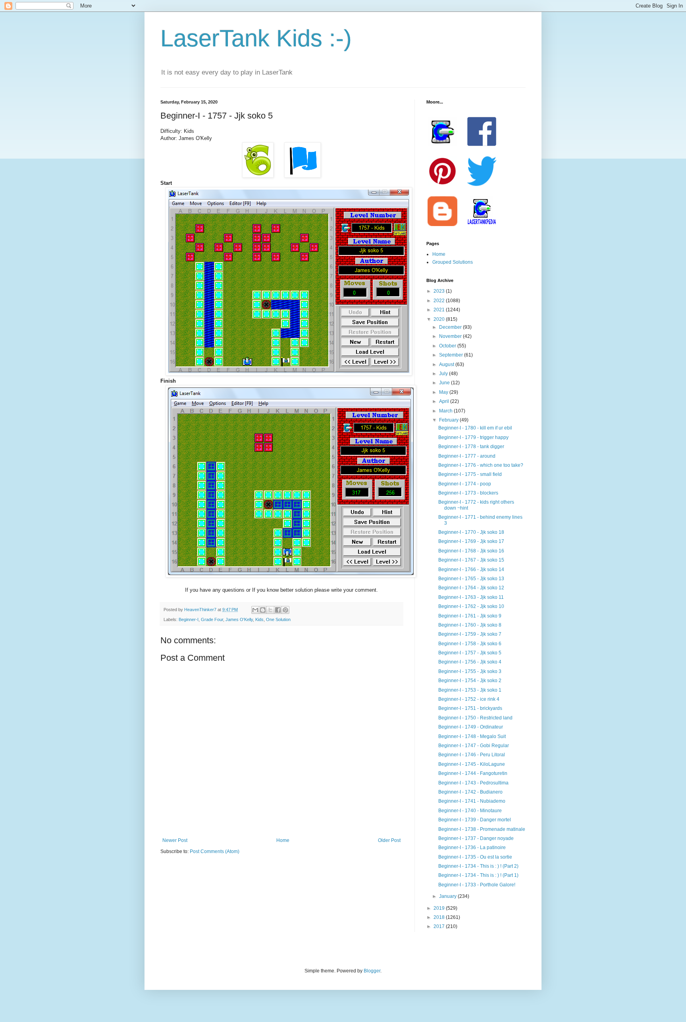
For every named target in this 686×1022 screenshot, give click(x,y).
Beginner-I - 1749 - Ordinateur (470, 727)
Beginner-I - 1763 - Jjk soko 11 (471, 597)
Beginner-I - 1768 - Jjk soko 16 (471, 551)
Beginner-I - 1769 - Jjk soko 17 (471, 541)
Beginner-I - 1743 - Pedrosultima (473, 783)
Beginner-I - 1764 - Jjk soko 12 (471, 588)
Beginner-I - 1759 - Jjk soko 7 (469, 634)
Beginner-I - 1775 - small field (470, 474)
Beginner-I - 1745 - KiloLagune (471, 764)
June (445, 382)
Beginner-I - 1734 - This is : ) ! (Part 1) (478, 875)
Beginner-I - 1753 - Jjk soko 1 (469, 690)
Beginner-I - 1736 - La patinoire (472, 847)
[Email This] (255, 610)
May (444, 392)
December (451, 327)
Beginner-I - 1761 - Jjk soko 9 (469, 616)
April (444, 401)
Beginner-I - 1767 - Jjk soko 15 (471, 560)
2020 (440, 319)
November (451, 336)
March (446, 411)
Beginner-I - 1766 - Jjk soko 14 (471, 569)
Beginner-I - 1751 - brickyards (470, 708)
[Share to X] (270, 610)
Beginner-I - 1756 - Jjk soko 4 (469, 662)
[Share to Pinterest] (285, 610)
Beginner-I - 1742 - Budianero (470, 792)
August (447, 364)
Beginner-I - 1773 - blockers (468, 493)
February (449, 420)
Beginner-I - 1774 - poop (464, 484)
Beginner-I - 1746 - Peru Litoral (471, 754)
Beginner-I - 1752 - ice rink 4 (468, 699)
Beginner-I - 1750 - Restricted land (475, 718)
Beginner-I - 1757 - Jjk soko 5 (469, 653)
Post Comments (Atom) (214, 851)
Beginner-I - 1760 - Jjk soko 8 (469, 625)
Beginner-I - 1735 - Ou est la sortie (475, 857)
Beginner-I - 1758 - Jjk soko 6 (469, 643)
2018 (440, 917)
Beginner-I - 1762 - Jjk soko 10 (471, 606)
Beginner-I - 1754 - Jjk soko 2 (469, 680)
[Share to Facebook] (278, 610)
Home (282, 840)
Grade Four (212, 619)
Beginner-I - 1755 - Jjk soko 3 (469, 671)
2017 (440, 926)
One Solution (278, 619)
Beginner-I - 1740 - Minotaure (470, 810)
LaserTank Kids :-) (256, 38)
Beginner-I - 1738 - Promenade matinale (481, 829)
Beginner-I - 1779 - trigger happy (473, 437)
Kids (259, 619)
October (448, 346)
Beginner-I (188, 619)
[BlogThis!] (263, 610)
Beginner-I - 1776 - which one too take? (480, 465)
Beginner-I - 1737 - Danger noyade (476, 838)
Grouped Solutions (452, 262)
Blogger (372, 971)
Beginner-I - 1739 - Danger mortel (474, 820)
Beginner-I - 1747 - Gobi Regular (473, 745)
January (448, 896)
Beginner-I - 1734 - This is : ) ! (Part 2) (478, 866)
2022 (440, 300)
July (444, 373)
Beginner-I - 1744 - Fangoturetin (472, 773)
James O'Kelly (239, 619)
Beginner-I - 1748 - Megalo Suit (472, 736)
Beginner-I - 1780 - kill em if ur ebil (475, 428)
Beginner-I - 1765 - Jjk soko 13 (471, 578)
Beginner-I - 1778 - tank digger (471, 446)
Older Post (389, 840)
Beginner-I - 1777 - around (466, 456)
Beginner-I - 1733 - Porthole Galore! (476, 885)
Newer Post (174, 840)
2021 (440, 310)
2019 (440, 908)
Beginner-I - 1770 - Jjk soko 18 (471, 532)
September (451, 355)
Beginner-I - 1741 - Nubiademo (471, 801)
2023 (440, 291)
